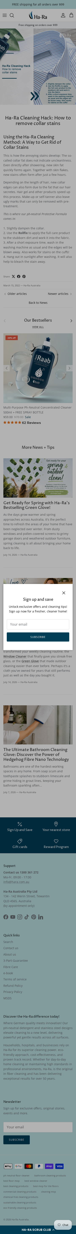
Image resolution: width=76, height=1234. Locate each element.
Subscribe (38, 637)
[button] (38, 1229)
